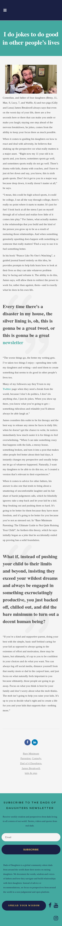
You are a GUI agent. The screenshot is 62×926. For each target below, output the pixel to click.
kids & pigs (31, 773)
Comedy (36, 758)
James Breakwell (31, 768)
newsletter (13, 342)
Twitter (7, 389)
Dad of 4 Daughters (30, 763)
